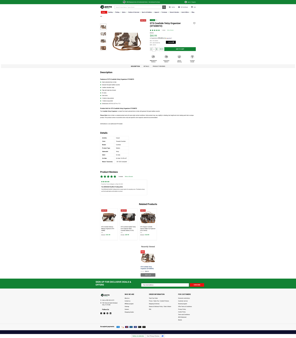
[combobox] (138, 7)
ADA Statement (182, 317)
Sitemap (127, 306)
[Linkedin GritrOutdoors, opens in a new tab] (110, 313)
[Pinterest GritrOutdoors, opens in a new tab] (107, 313)
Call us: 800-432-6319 (108, 300)
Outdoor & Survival (133, 12)
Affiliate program (129, 303)
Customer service (183, 301)
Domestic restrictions (184, 298)
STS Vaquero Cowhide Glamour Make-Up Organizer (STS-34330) (147, 228)
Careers (127, 309)
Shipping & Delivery (154, 303)
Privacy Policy (187, 309)
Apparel (156, 12)
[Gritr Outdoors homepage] (106, 7)
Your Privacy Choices (153, 336)
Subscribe (197, 285)
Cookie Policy (187, 312)
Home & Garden (174, 12)
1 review (163, 30)
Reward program (182, 303)
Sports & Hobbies (147, 12)
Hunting (110, 12)
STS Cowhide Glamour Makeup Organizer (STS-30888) (107, 228)
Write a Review (170, 30)
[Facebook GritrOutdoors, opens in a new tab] (101, 313)
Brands (180, 320)
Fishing (117, 12)
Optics (124, 12)
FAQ (150, 309)
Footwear (164, 12)
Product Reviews (159, 66)
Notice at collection (138, 336)
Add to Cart (180, 49)
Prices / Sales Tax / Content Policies (159, 301)
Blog (193, 12)
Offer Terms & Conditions (185, 306)
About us (127, 298)
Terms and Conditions (187, 315)
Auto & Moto (185, 12)
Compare (170, 42)
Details (146, 66)
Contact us (127, 301)
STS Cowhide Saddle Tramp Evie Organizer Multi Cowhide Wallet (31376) (128, 228)
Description (135, 66)
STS (156, 20)
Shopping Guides (129, 312)
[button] (161, 38)
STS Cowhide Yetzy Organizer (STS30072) (147, 267)
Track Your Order (153, 298)
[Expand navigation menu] (113, 12)
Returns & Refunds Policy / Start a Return (160, 306)
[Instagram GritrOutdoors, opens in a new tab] (104, 313)
